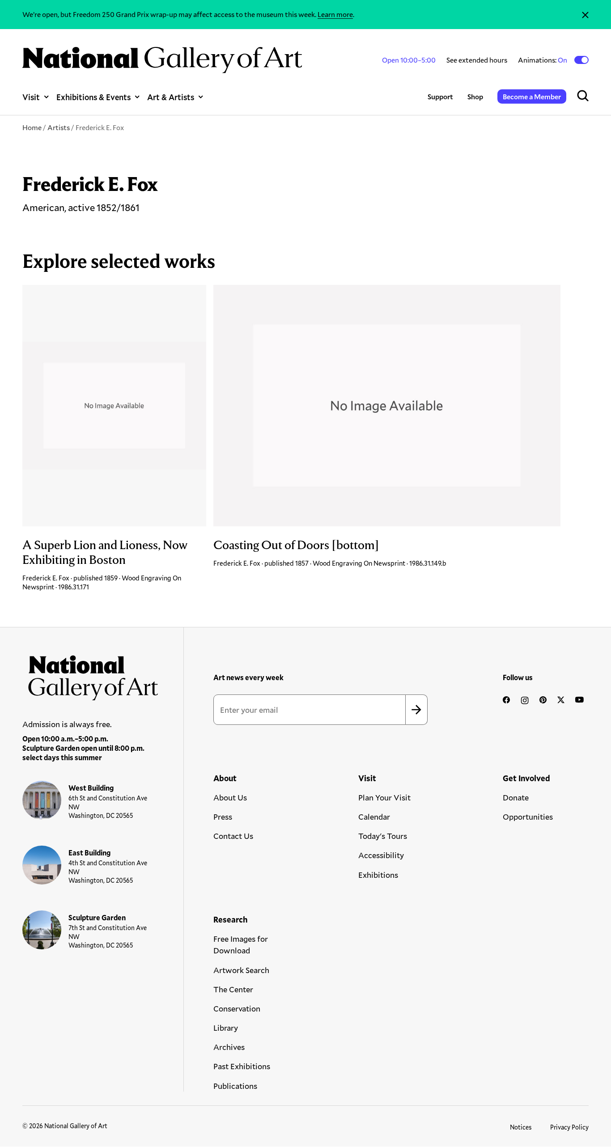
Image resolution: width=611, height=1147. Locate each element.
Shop (475, 96)
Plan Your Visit (384, 797)
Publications (235, 1085)
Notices (521, 1127)
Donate (516, 797)
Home (32, 127)
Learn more (335, 14)
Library (225, 1027)
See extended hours (476, 59)
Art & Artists (170, 96)
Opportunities (528, 816)
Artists (58, 127)
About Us (230, 797)
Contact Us (233, 835)
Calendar (374, 816)
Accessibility (381, 855)
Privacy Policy (569, 1127)
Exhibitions (378, 874)
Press (222, 816)
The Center (233, 989)
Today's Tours (382, 835)
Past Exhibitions (241, 1066)
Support (440, 96)
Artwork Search (241, 970)
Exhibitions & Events (93, 96)
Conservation (236, 1008)
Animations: (543, 59)
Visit (31, 96)
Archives (229, 1046)
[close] (585, 14)
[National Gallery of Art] (90, 674)
